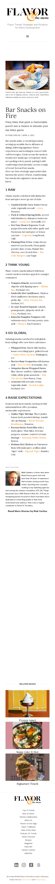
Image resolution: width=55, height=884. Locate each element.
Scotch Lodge (36, 385)
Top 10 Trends (28, 810)
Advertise (28, 853)
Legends (27, 235)
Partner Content (28, 850)
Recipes (28, 840)
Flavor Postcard (28, 837)
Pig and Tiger (32, 451)
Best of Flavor (28, 813)
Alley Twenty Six (33, 300)
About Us (28, 820)
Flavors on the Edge (28, 823)
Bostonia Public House (34, 437)
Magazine (28, 843)
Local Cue (25, 221)
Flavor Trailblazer (28, 827)
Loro (40, 208)
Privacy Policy (40, 879)
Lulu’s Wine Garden (24, 354)
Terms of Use (26, 879)
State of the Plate (28, 830)
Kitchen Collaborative (28, 817)
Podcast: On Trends (28, 833)
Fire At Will (24, 365)
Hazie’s (22, 324)
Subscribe (28, 846)
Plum (13, 313)
